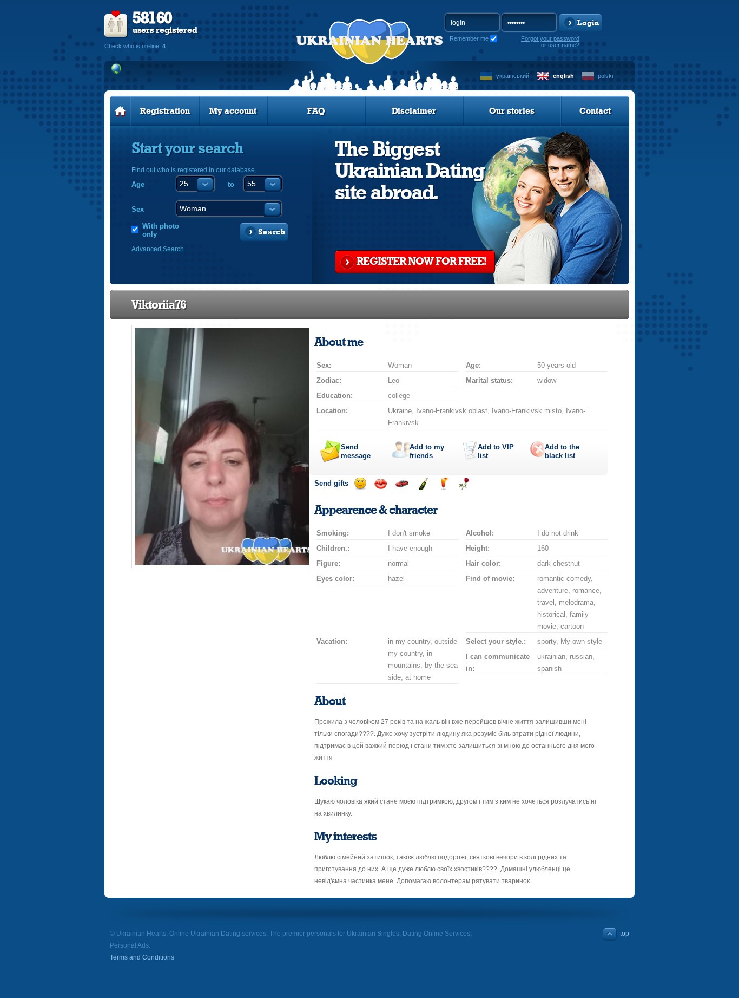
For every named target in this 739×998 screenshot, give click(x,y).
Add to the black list (562, 451)
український (512, 76)
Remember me (469, 38)
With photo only (160, 230)
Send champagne (423, 484)
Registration (165, 111)
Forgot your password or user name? (550, 41)
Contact (595, 111)
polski (605, 76)
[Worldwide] (116, 68)
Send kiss (380, 484)
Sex (137, 209)
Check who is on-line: (135, 46)
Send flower (464, 484)
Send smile (360, 484)
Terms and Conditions (142, 957)
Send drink (443, 484)
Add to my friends (427, 451)
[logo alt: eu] (369, 54)
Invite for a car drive (401, 484)
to (231, 184)
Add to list (496, 451)
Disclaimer (414, 111)
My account (232, 111)
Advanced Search (157, 249)
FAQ (316, 111)
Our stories (512, 111)
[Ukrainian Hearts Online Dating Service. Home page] (120, 111)
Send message (356, 451)
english (563, 76)
